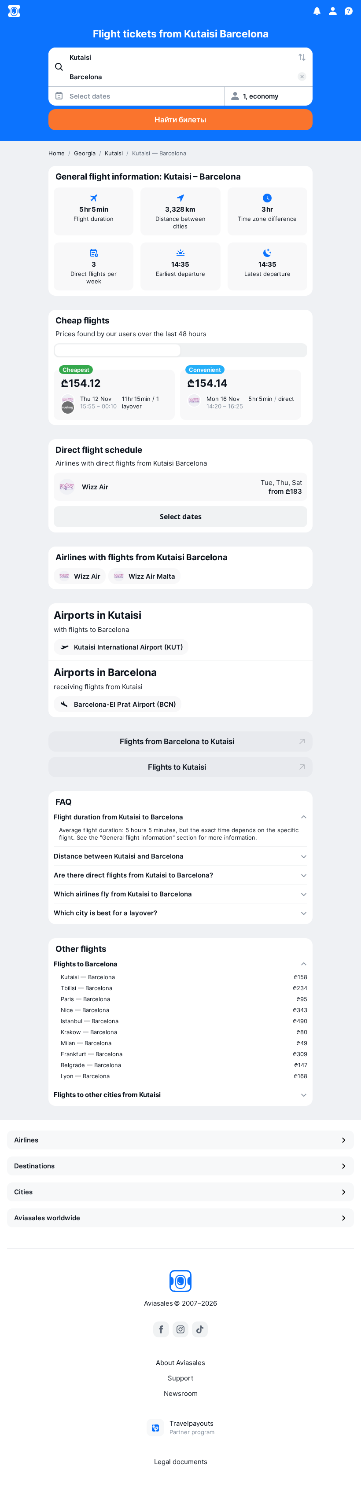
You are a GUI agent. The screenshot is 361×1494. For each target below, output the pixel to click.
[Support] (348, 11)
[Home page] (14, 11)
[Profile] (333, 11)
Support (180, 1378)
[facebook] (161, 1329)
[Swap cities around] (302, 57)
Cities (23, 1192)
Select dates (181, 516)
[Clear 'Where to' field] (302, 76)
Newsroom (181, 1393)
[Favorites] (317, 11)
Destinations (34, 1166)
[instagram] (180, 1329)
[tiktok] (200, 1329)
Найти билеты (180, 119)
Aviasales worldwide (47, 1218)
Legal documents (180, 1461)
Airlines (26, 1140)
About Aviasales (180, 1362)
